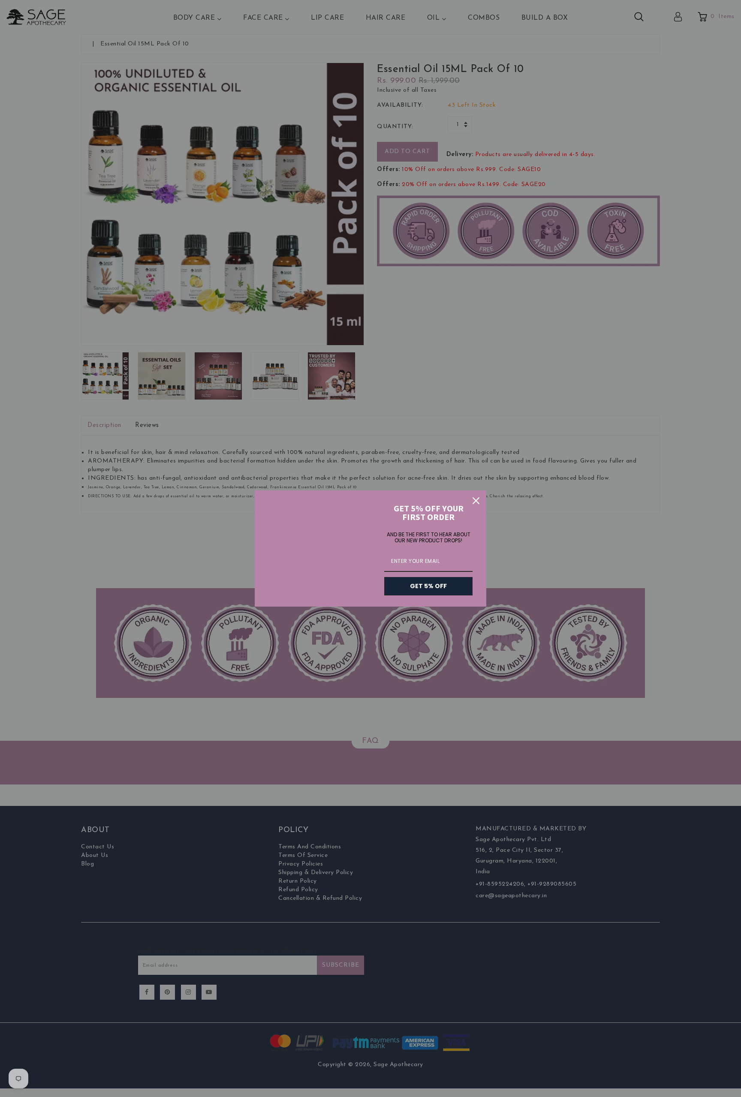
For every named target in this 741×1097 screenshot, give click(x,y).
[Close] (476, 500)
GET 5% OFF (428, 586)
